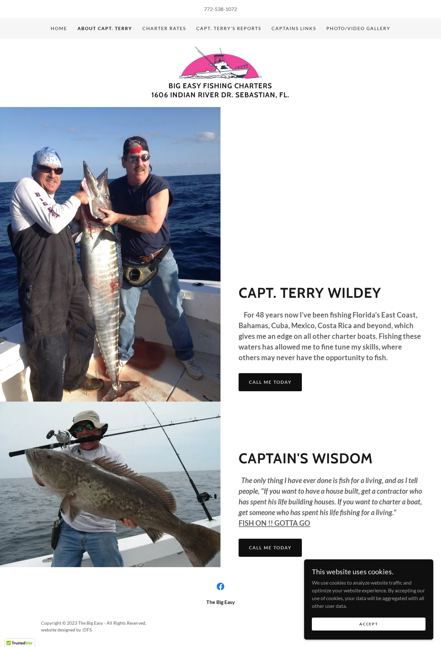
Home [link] (59, 28)
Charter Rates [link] (164, 28)
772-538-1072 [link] (220, 9)
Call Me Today (270, 382)
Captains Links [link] (294, 28)
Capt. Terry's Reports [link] (228, 28)
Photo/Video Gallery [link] (358, 28)
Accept (368, 623)
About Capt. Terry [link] (104, 28)
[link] (220, 62)
